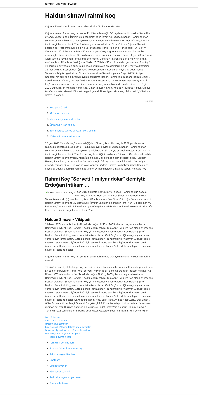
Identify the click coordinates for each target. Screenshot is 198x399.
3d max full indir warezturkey (66, 348)
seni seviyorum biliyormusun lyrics (62, 333)
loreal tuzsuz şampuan (56, 323)
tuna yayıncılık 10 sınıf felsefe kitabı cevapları (68, 327)
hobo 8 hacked (52, 317)
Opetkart (54, 360)
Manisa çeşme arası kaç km (65, 119)
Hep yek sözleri (58, 107)
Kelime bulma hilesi (60, 336)
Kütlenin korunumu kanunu (64, 136)
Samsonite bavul (58, 383)
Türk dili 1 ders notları (61, 342)
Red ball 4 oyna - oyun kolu (65, 377)
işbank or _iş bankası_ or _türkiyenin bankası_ (68, 330)
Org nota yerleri (58, 365)
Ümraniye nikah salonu (62, 124)
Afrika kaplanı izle (59, 113)
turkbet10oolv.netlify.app (61, 3)
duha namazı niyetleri (56, 320)
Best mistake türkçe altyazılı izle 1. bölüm (72, 130)
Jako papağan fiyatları (62, 354)
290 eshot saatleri (59, 371)
